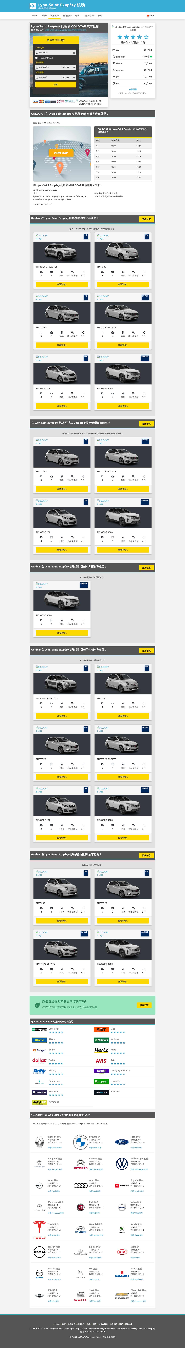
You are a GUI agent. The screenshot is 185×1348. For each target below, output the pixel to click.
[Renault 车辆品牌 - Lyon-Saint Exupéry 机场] (39, 1142)
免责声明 (113, 1324)
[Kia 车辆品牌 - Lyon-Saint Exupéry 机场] (122, 1252)
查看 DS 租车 (94, 1279)
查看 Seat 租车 (95, 1301)
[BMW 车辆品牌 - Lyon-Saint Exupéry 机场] (80, 1142)
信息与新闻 (88, 15)
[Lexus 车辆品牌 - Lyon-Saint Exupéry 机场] (80, 1252)
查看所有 (146, 219)
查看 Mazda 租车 (54, 1279)
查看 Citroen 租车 (96, 1169)
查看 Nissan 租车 (54, 1258)
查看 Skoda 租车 (137, 1235)
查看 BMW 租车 (95, 1148)
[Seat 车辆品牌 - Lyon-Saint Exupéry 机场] (80, 1295)
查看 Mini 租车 (53, 1301)
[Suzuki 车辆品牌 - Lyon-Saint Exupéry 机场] (122, 1274)
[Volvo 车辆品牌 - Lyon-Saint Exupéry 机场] (122, 1207)
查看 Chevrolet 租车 (138, 1301)
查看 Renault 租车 (55, 1148)
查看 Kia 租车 (136, 1258)
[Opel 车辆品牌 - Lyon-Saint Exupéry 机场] (39, 1185)
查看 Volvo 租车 (137, 1213)
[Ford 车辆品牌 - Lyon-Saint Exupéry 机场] (122, 1142)
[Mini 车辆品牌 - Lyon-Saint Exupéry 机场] (39, 1295)
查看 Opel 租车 (54, 1191)
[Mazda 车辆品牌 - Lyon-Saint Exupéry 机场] (39, 1274)
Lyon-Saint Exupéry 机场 (61, 6)
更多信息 (146, 567)
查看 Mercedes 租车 (56, 1213)
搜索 (56, 84)
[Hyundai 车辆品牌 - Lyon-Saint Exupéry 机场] (80, 1230)
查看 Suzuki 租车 (137, 1279)
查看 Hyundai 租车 (96, 1235)
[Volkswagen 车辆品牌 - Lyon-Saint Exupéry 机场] (122, 1163)
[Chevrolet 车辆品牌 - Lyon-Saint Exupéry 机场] (122, 1295)
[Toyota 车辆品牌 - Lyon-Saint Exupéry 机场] (122, 1185)
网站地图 (128, 1324)
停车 (77, 15)
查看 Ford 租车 (136, 1148)
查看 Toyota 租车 (137, 1191)
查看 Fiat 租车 (94, 1213)
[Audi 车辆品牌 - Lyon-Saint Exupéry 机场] (80, 1186)
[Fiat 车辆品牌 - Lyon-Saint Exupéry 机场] (80, 1207)
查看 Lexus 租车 (95, 1258)
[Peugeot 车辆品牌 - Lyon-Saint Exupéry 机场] (39, 1164)
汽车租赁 (54, 15)
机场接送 (67, 15)
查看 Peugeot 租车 (55, 1169)
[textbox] (55, 52)
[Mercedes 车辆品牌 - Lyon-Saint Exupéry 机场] (39, 1207)
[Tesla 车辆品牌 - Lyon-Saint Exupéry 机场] (39, 1229)
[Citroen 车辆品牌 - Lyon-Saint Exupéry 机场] (80, 1163)
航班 (44, 15)
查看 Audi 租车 (95, 1191)
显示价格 (146, 423)
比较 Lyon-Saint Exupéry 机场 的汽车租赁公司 (65, 30)
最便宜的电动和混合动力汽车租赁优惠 (75, 1007)
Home (34, 15)
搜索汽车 (144, 1005)
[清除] (74, 53)
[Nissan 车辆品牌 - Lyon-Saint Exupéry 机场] (39, 1252)
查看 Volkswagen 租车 (139, 1169)
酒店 (100, 15)
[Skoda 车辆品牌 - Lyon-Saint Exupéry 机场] (122, 1229)
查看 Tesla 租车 (54, 1235)
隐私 (121, 1324)
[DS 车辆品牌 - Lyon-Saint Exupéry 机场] (80, 1274)
